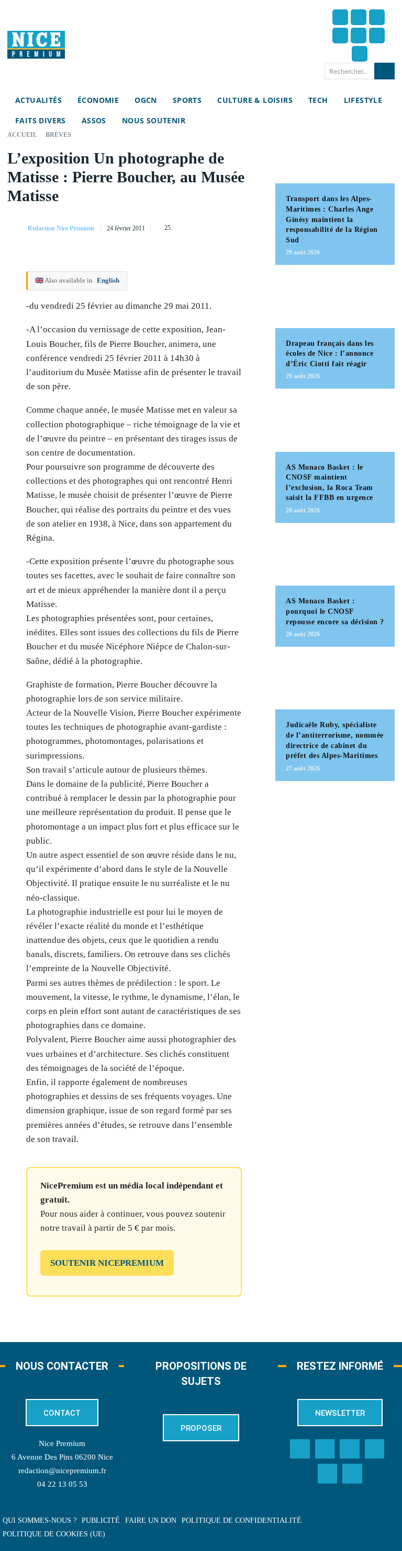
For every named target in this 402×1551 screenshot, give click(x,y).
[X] (202, 226)
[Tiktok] (358, 35)
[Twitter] (358, 17)
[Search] (384, 71)
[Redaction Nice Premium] (16, 228)
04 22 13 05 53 (62, 1484)
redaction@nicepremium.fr (62, 1470)
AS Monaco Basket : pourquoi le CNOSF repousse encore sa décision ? (335, 611)
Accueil (22, 134)
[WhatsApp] (226, 226)
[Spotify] (328, 1474)
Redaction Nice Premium (61, 228)
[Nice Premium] (36, 45)
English (108, 280)
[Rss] (352, 1474)
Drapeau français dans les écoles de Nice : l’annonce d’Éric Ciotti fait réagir (330, 354)
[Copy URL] (153, 226)
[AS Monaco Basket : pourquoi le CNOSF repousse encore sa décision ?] (335, 559)
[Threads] (340, 35)
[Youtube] (359, 54)
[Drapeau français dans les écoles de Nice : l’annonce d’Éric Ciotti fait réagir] (335, 301)
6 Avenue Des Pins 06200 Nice (62, 1457)
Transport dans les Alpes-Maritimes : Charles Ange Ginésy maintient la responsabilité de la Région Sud (332, 219)
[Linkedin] (377, 35)
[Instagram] (377, 17)
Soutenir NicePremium (107, 1263)
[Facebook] (340, 17)
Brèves (58, 134)
